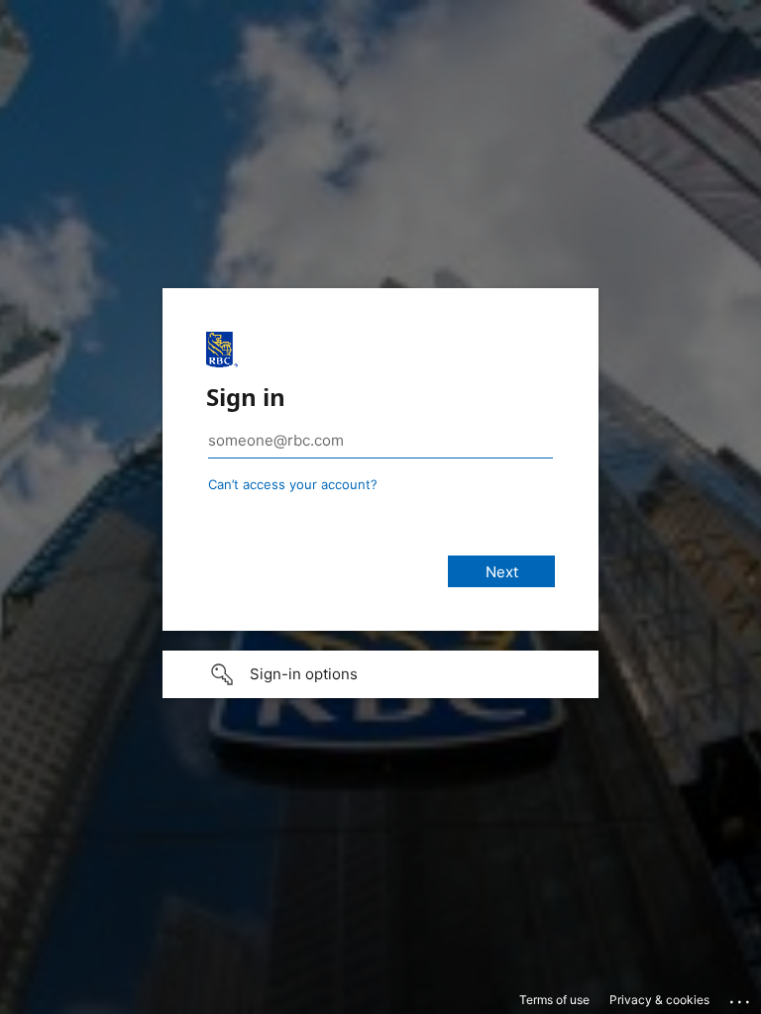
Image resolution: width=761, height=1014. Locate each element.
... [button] (741, 997)
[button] (380, 674)
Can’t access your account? (293, 484)
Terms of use (554, 999)
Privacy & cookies (659, 999)
